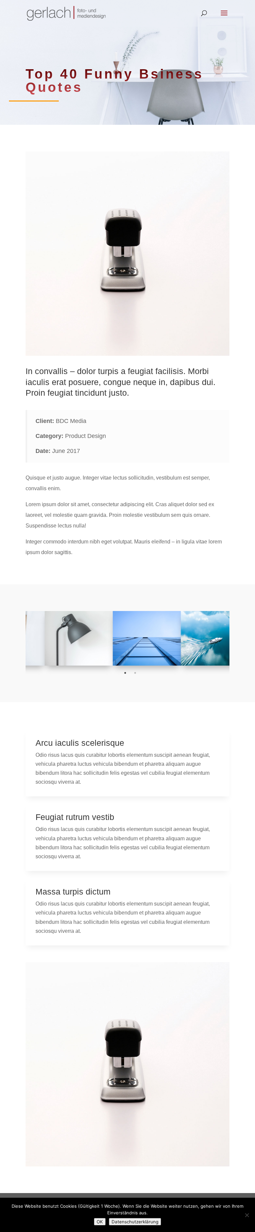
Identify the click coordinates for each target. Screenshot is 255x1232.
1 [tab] (125, 673)
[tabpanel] (60, 638)
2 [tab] (135, 673)
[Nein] (246, 1215)
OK (100, 1221)
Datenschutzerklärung (135, 1221)
